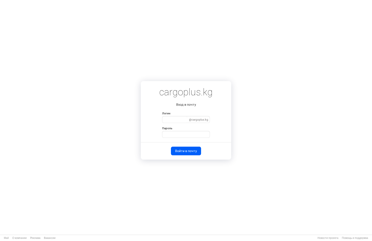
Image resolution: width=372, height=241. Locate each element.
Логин (166, 113)
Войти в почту (186, 151)
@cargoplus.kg (198, 119)
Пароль (167, 128)
